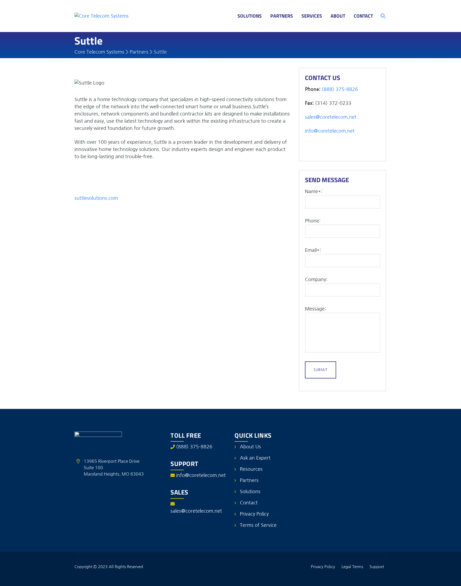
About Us (250, 446)
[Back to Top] (450, 577)
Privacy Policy (254, 514)
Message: (315, 308)
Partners (281, 15)
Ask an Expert (255, 458)
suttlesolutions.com (96, 198)
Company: (316, 279)
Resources (251, 469)
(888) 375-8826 (340, 89)
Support (376, 567)
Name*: (313, 191)
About (338, 15)
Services (311, 15)
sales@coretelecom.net (330, 117)
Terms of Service (258, 525)
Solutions (249, 15)
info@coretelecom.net (330, 131)
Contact (363, 15)
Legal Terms (352, 567)
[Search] (383, 16)
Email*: (313, 250)
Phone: (312, 220)
